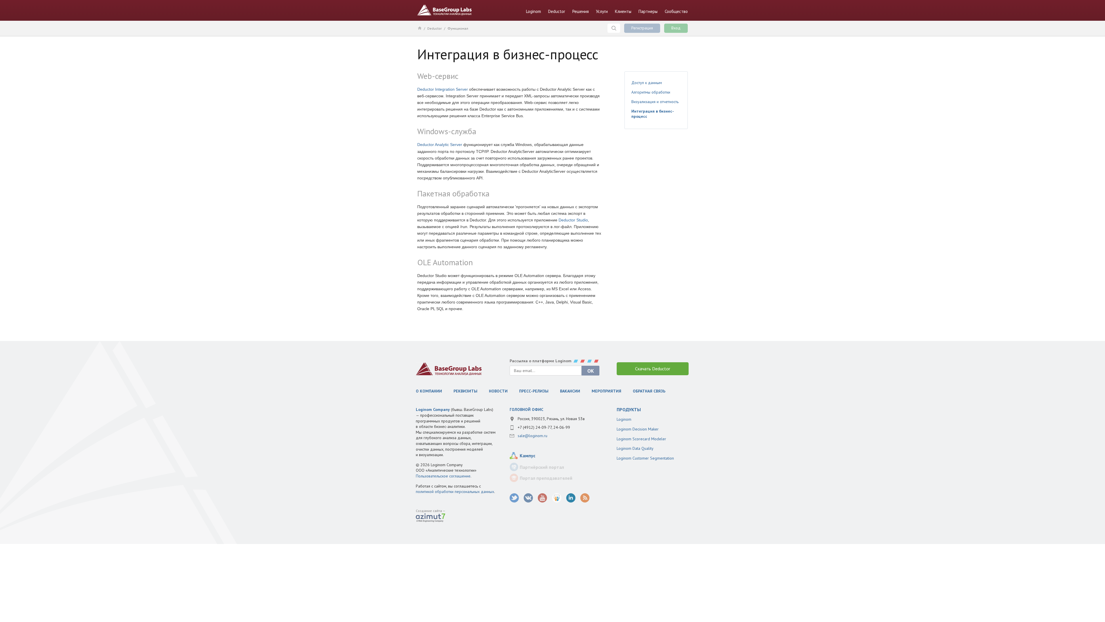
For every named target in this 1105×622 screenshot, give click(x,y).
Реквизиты (465, 391)
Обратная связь (649, 391)
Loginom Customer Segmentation (645, 458)
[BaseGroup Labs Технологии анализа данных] (449, 368)
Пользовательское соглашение (443, 476)
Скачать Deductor (652, 368)
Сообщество (676, 11)
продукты (629, 409)
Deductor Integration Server (442, 89)
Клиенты (623, 11)
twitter (514, 498)
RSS (585, 498)
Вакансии (570, 391)
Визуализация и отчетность (655, 101)
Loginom (533, 11)
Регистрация (642, 28)
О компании (429, 391)
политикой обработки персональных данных (455, 491)
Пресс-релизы (533, 391)
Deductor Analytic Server (439, 144)
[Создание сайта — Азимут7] (430, 518)
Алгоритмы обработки (650, 92)
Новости (498, 391)
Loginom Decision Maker (638, 429)
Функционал (457, 28)
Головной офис (526, 409)
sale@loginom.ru (532, 435)
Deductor (556, 11)
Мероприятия (606, 391)
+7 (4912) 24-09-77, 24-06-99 (544, 427)
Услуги (602, 11)
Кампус (527, 455)
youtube (542, 498)
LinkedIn (571, 498)
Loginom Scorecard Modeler (641, 438)
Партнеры (648, 11)
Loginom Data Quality (635, 448)
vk (528, 498)
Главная (419, 28)
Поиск (613, 28)
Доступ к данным (646, 82)
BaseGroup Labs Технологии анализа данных (444, 10)
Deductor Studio (573, 220)
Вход (676, 28)
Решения (580, 11)
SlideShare (556, 498)
